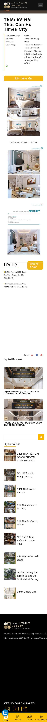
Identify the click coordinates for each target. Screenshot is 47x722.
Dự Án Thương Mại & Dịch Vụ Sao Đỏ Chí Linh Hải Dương (27, 576)
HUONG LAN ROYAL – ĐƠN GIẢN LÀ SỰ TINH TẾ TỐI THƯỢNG (23, 424)
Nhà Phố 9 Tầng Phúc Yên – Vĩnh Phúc (26, 540)
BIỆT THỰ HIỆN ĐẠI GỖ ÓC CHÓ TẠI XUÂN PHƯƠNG (28, 457)
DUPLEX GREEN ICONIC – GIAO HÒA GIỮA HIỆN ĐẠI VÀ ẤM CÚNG (21, 392)
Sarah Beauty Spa (26, 592)
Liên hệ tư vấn (23, 78)
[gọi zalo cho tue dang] (5, 712)
